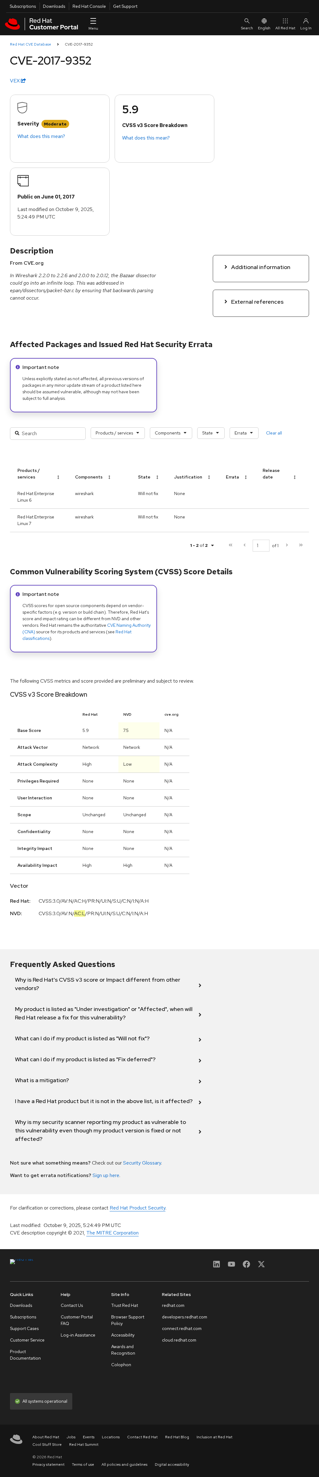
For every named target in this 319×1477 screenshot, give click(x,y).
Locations (111, 1437)
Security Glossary (142, 1163)
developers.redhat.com (184, 1317)
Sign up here (106, 1175)
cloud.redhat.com (179, 1340)
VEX (15, 80)
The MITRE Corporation (112, 1232)
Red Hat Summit (83, 1444)
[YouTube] (231, 1266)
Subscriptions (23, 6)
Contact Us (72, 1305)
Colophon (121, 1364)
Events (88, 1437)
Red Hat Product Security (137, 1208)
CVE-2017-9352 (79, 44)
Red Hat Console (89, 6)
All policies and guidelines (124, 1464)
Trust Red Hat (124, 1305)
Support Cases (24, 1328)
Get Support (125, 6)
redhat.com (173, 1305)
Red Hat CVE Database (30, 44)
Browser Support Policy (127, 1320)
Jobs (71, 1437)
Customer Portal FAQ (77, 1320)
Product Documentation (25, 1355)
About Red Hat (45, 1437)
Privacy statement (48, 1464)
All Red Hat (285, 28)
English (264, 28)
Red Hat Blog (177, 1437)
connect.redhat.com (182, 1328)
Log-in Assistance (78, 1335)
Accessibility (123, 1335)
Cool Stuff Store (47, 1444)
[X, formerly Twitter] (261, 1266)
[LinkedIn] (216, 1266)
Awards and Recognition (123, 1350)
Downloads (54, 6)
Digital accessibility (172, 1464)
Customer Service (27, 1340)
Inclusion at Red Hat (214, 1437)
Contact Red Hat (142, 1437)
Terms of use (83, 1464)
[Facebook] (246, 1266)
